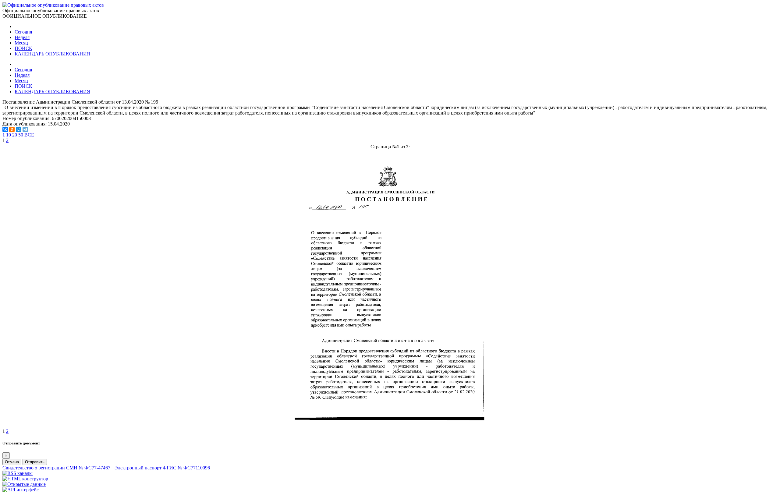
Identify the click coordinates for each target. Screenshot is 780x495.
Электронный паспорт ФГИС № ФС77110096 (162, 467)
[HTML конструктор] (25, 478)
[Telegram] (25, 129)
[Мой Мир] (18, 129)
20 (14, 134)
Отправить (34, 462)
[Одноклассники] (12, 129)
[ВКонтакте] (5, 129)
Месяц (21, 42)
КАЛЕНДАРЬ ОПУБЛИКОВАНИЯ (52, 53)
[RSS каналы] (17, 473)
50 (20, 134)
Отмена (12, 462)
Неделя (22, 37)
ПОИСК (23, 48)
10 (8, 134)
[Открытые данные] (24, 484)
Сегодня (23, 31)
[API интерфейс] (20, 489)
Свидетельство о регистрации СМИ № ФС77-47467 (56, 467)
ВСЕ (29, 134)
